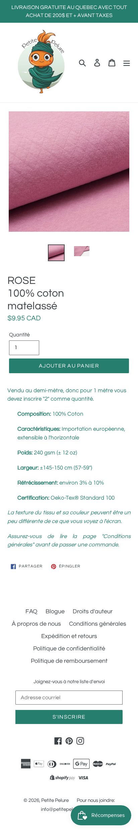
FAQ (31, 611)
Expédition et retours (69, 636)
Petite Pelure (55, 800)
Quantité (19, 334)
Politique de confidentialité (69, 648)
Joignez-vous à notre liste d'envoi (69, 681)
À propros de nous (36, 624)
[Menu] (126, 62)
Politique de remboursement (69, 661)
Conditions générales (97, 624)
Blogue (55, 611)
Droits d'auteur (93, 611)
